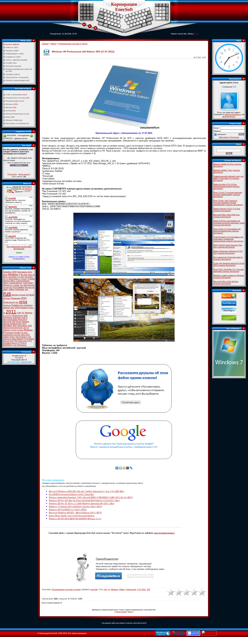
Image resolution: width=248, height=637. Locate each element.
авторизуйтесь (228, 116)
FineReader (19, 289)
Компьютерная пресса (15, 114)
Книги (8, 117)
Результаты (13, 174)
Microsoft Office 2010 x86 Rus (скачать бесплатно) (225, 282)
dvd (26, 289)
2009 (14, 272)
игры (5, 275)
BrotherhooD (17, 316)
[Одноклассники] (124, 468)
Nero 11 (31, 275)
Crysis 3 (24, 279)
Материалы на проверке (16, 123)
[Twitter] (120, 468)
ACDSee (6, 298)
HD (10, 287)
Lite (24, 328)
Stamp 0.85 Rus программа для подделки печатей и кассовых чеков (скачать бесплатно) (228, 223)
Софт (19, 313)
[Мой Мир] (127, 468)
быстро (31, 287)
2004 (15, 326)
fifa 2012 (24, 275)
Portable (15, 305)
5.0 (21, 333)
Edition (11, 289)
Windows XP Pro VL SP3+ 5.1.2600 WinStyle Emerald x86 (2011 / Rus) (81, 503)
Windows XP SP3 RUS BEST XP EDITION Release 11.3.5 (75, 518)
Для (26, 287)
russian (20, 330)
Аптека (9, 111)
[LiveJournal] (131, 468)
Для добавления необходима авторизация (19, 248)
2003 (13, 322)
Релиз (30, 308)
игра (23, 302)
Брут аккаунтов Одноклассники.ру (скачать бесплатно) (228, 258)
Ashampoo (7, 318)
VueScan (7, 305)
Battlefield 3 (8, 345)
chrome (14, 330)
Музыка (9, 107)
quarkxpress (8, 335)
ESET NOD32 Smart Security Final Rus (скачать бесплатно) (227, 246)
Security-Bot (26, 362)
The (21, 285)
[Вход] (89, 26)
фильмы (25, 322)
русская (21, 295)
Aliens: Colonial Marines (20, 281)
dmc (22, 277)
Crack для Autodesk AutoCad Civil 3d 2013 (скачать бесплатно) (228, 264)
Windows (28, 313)
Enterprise (17, 318)
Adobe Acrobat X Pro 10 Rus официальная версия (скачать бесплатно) (226, 186)
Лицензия (16, 298)
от (4, 313)
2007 (12, 308)
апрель (6, 324)
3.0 (27, 328)
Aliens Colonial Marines (12, 283)
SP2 (148, 589)
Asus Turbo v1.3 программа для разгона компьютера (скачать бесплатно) (227, 231)
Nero (22, 305)
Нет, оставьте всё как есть (18, 163)
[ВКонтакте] (117, 468)
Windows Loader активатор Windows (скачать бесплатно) (228, 276)
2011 (11, 311)
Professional (9, 302)
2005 (30, 326)
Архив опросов (23, 174)
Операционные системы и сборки (72, 44)
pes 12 (26, 341)
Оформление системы (15, 98)
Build (31, 295)
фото (30, 272)
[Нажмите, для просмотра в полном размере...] (124, 275)
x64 (105, 589)
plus (17, 302)
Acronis (17, 335)
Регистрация (121, 612)
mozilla (17, 333)
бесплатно (29, 285)
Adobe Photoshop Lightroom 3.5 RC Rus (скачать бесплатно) (228, 252)
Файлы (53, 44)
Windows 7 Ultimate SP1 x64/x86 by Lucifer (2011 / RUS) (75, 506)
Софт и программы (14, 95)
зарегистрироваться (164, 532)
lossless (24, 307)
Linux (25, 333)
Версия (15, 295)
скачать (7, 272)
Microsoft (7, 322)
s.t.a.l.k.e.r (7, 316)
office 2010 (25, 335)
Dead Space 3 (14, 279)
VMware (6, 330)
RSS (196, 34)
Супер (6, 287)
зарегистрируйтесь (233, 114)
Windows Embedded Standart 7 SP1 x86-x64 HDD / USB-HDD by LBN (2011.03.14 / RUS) (91, 497)
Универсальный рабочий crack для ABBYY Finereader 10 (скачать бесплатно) (228, 178)
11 (27, 318)
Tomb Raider (28, 283)
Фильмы (9, 104)
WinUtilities (7, 326)
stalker (6, 337)
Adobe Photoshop (19, 320)
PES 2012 (18, 341)
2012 (24, 324)
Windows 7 (14, 274)
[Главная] (84, 25)
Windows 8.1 (8, 285)
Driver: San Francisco (18, 337)
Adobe (16, 285)
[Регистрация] (95, 28)
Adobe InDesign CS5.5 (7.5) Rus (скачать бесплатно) (226, 210)
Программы (22, 272)
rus (7, 293)
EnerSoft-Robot (14, 362)
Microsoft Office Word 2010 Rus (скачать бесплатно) (226, 216)
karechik (94, 589)
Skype (18, 322)
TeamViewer (22, 326)
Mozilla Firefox (16, 324)
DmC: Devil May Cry (11, 277)
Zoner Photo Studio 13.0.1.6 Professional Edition (71, 515)
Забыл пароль (224, 137)
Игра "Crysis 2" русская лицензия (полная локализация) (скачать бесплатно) (227, 194)
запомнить (221, 134)
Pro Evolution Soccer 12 (17, 342)
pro (27, 295)
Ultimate (6, 308)
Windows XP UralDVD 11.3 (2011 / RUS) (68, 509)
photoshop (28, 305)
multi (23, 318)
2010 (23, 298)
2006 (25, 316)
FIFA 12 (23, 343)
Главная (45, 44)
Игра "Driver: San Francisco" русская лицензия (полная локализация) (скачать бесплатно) (228, 203)
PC (23, 313)
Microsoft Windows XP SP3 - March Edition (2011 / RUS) (75, 512)
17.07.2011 (141, 589)
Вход (130, 612)
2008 (17, 307)
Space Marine (17, 339)
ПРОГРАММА (18, 287)
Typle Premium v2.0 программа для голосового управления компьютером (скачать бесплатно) (228, 239)
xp (109, 589)
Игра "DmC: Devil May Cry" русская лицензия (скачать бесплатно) (228, 270)
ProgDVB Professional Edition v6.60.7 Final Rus (71, 494)
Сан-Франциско (19, 345)
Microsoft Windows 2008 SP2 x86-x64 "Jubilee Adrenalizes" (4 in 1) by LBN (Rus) (86, 491)
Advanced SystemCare (12, 328)
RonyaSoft (7, 320)
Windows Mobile (12, 120)
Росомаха (9, 333)
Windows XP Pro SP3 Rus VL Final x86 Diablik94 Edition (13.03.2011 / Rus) (84, 500)
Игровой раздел (12, 101)
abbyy (5, 289)
